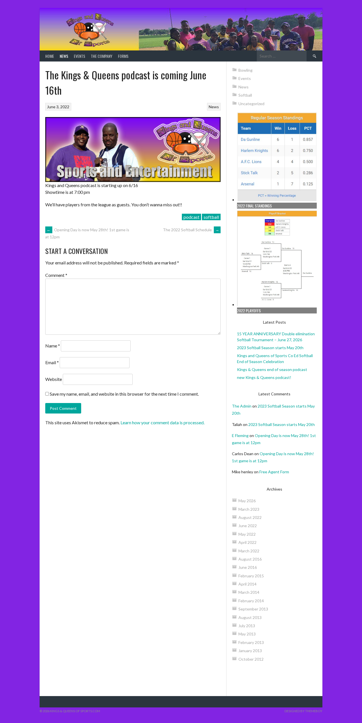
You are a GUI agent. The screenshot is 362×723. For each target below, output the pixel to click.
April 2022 (247, 542)
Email (52, 362)
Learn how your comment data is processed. (162, 422)
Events (79, 56)
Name (52, 345)
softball (211, 217)
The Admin (241, 406)
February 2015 (251, 575)
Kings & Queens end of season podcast (272, 369)
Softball (245, 95)
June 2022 (247, 525)
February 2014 (251, 600)
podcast (191, 217)
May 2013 (247, 633)
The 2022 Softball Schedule (191, 229)
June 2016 (247, 567)
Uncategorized (251, 103)
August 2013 (250, 617)
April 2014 (247, 584)
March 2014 (248, 592)
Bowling (245, 70)
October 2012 (251, 659)
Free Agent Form (274, 471)
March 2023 (248, 509)
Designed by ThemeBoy (303, 711)
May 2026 (247, 500)
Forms (123, 56)
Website (53, 379)
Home (49, 56)
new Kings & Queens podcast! (264, 377)
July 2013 (246, 625)
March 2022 (248, 550)
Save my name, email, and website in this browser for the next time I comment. (124, 394)
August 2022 (250, 517)
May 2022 (247, 534)
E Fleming (240, 435)
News (64, 56)
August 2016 (250, 559)
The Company (101, 56)
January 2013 (250, 650)
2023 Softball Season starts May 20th (270, 347)
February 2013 (251, 642)
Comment (56, 275)
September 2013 (253, 609)
